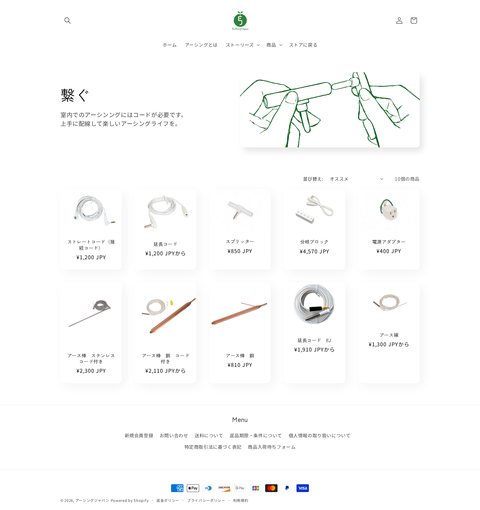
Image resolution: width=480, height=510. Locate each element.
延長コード (165, 244)
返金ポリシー (167, 499)
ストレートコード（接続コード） (91, 244)
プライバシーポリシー (206, 499)
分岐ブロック (314, 242)
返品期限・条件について (256, 435)
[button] (67, 20)
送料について (209, 435)
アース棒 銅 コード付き (166, 358)
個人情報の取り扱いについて (320, 435)
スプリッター (240, 241)
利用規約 (240, 499)
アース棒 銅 (240, 355)
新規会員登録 (139, 435)
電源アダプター (389, 241)
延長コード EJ (314, 340)
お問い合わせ (174, 435)
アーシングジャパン (92, 500)
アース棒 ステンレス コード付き (91, 358)
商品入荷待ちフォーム (272, 446)
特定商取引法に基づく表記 (213, 446)
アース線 (389, 335)
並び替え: (313, 178)
